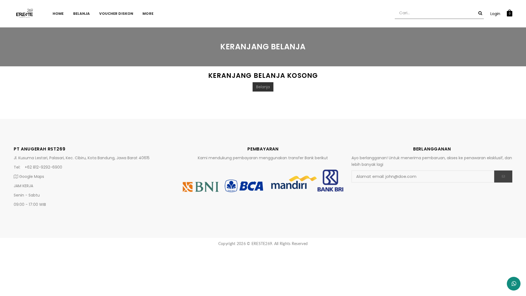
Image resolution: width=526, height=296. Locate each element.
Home (58, 13)
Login (495, 14)
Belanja (81, 13)
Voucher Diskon (116, 13)
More (147, 13)
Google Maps (31, 176)
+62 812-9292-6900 (43, 167)
